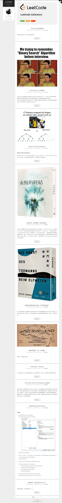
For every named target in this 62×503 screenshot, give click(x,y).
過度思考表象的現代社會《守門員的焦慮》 (37, 305)
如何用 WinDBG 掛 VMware (37, 406)
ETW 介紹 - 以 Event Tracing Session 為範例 (37, 383)
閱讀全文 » (37, 38)
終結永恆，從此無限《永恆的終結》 (37, 223)
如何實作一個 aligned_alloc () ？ (37, 482)
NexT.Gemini (37, 501)
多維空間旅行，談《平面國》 (37, 350)
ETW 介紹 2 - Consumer (37, 366)
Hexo (34, 501)
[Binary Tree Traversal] (56, 153)
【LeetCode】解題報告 (37, 28)
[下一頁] (41, 497)
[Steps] (56, 412)
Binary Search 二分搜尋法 (37, 90)
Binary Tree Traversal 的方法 (37, 146)
